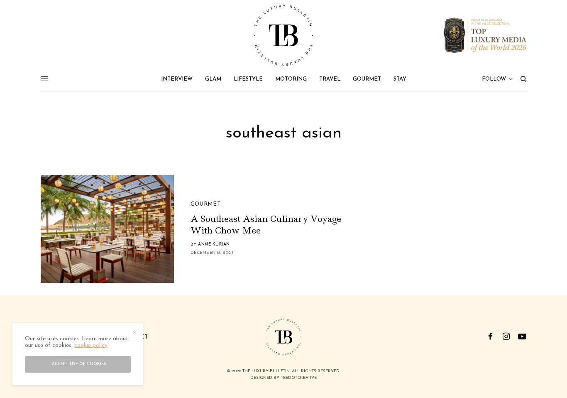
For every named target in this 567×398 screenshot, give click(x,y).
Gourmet (206, 204)
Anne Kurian (214, 244)
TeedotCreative (299, 378)
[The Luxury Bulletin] (283, 35)
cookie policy (91, 346)
